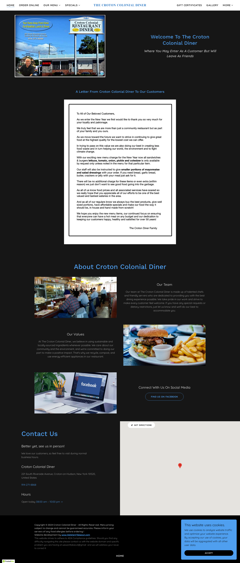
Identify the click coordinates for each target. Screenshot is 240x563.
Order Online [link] (29, 5)
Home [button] (120, 555)
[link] (120, 5)
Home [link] (11, 5)
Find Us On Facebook (164, 396)
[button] (52, 5)
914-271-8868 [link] (28, 484)
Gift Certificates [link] (189, 5)
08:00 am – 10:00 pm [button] (48, 501)
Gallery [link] (212, 5)
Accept (209, 553)
